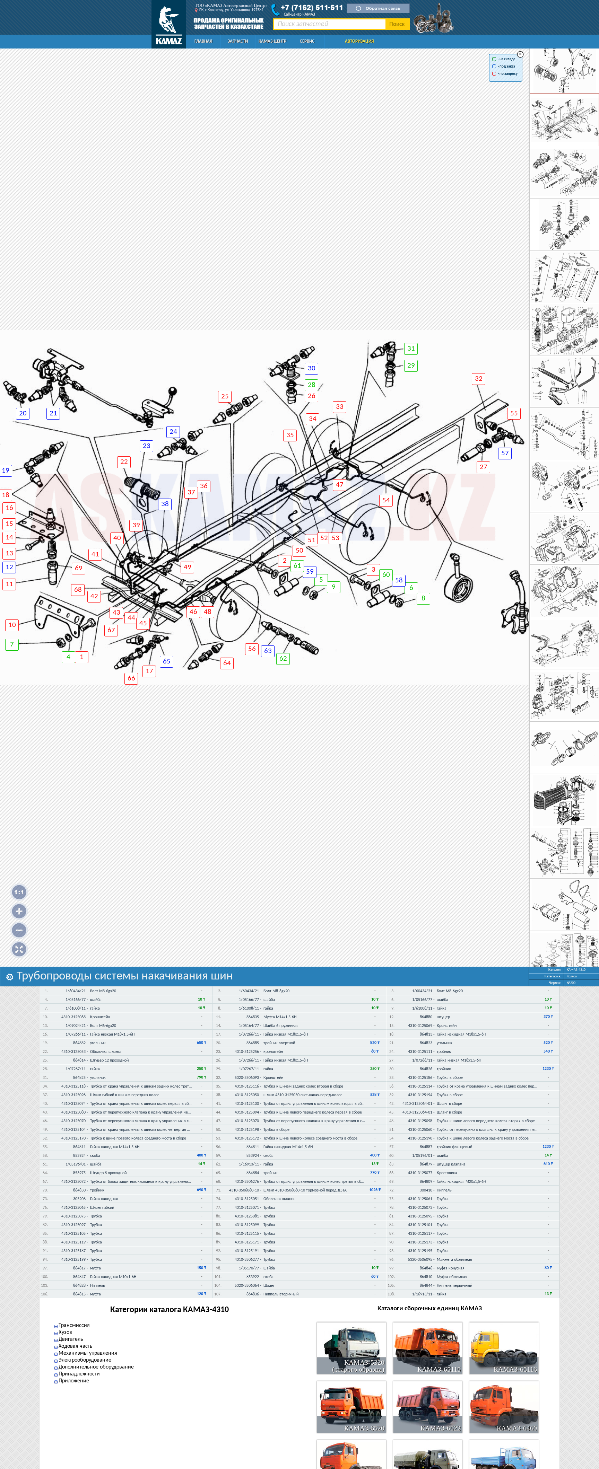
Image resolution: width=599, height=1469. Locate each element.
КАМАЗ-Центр (272, 41)
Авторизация (359, 41)
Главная (203, 41)
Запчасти (238, 41)
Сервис (307, 41)
